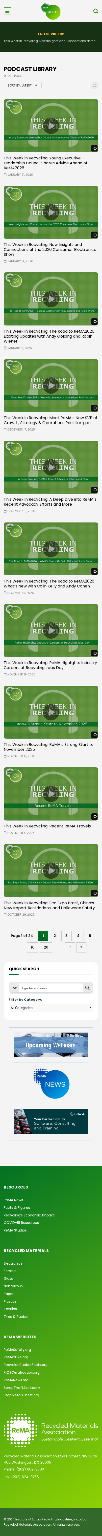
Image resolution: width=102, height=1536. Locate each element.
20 (46, 947)
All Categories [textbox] (22, 1008)
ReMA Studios (15, 1230)
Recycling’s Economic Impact (29, 1215)
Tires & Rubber (16, 1316)
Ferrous (10, 1270)
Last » (81, 947)
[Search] (96, 11)
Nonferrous (13, 1286)
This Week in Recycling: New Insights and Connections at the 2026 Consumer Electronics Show (50, 249)
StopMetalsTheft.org (21, 1395)
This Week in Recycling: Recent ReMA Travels (47, 826)
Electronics (13, 1263)
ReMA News (13, 1199)
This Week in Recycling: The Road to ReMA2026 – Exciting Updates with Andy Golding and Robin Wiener (51, 41)
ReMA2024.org (16, 1357)
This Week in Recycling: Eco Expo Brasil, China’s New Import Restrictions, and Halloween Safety (49, 905)
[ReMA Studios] (51, 11)
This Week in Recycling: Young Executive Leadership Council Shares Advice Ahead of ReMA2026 (45, 163)
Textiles (10, 1308)
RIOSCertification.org (22, 1372)
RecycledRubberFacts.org (26, 1364)
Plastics (10, 1301)
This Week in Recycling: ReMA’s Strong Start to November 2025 (49, 747)
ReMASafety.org (17, 1349)
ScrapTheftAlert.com (22, 1387)
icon (51, 126)
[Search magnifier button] (87, 987)
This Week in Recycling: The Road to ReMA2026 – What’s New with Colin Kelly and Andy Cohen (51, 583)
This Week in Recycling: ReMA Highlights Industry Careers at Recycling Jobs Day (50, 665)
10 (32, 947)
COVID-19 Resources (21, 1222)
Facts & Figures (17, 1207)
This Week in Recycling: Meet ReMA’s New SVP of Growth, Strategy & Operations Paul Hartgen (50, 420)
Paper (9, 1293)
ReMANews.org (16, 1380)
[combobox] (51, 1008)
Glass (8, 1278)
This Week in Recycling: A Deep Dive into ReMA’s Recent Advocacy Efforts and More (50, 502)
